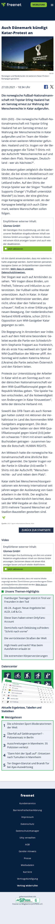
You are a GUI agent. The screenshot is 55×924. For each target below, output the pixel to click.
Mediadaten (27, 865)
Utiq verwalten (28, 837)
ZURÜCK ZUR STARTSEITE (36, 530)
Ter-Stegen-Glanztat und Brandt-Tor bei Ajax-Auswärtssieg (28, 765)
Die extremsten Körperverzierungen (26, 656)
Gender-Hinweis (27, 851)
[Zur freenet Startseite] (11, 4)
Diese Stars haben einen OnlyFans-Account (24, 619)
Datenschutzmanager (27, 830)
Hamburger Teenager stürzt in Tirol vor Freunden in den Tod (27, 600)
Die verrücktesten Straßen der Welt (25, 638)
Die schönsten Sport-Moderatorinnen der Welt (29, 725)
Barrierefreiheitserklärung (27, 810)
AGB (27, 844)
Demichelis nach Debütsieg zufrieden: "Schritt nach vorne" (26, 629)
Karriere (27, 871)
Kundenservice (27, 803)
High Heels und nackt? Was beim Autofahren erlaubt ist (23, 647)
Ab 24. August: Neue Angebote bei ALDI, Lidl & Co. (24, 609)
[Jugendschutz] (27, 900)
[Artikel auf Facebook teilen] (46, 86)
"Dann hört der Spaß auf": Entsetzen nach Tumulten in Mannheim (28, 755)
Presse (27, 858)
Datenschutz (27, 824)
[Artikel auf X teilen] (51, 86)
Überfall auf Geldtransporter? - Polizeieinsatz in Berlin (25, 735)
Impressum (27, 817)
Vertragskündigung (27, 878)
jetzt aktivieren (15, 248)
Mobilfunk (39, 4)
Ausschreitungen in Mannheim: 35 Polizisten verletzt (27, 745)
